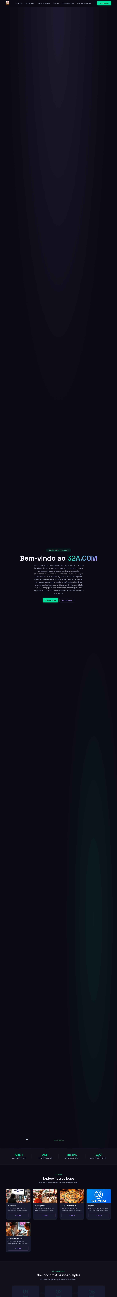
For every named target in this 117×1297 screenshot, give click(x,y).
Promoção (19, 3)
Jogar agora (51, 600)
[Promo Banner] (58, 1143)
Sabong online (30, 3)
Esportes (56, 3)
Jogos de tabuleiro (44, 3)
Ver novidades (67, 600)
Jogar (19, 1215)
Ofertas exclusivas (68, 3)
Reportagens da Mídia (84, 3)
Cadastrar (105, 3)
